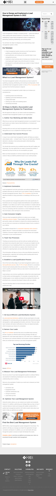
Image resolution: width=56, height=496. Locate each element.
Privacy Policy (31, 490)
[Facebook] (27, 462)
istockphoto (13, 444)
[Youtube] (27, 465)
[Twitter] (29, 462)
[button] (25, 2)
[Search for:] (47, 13)
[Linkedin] (29, 465)
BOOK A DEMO (39, 2)
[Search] (51, 14)
